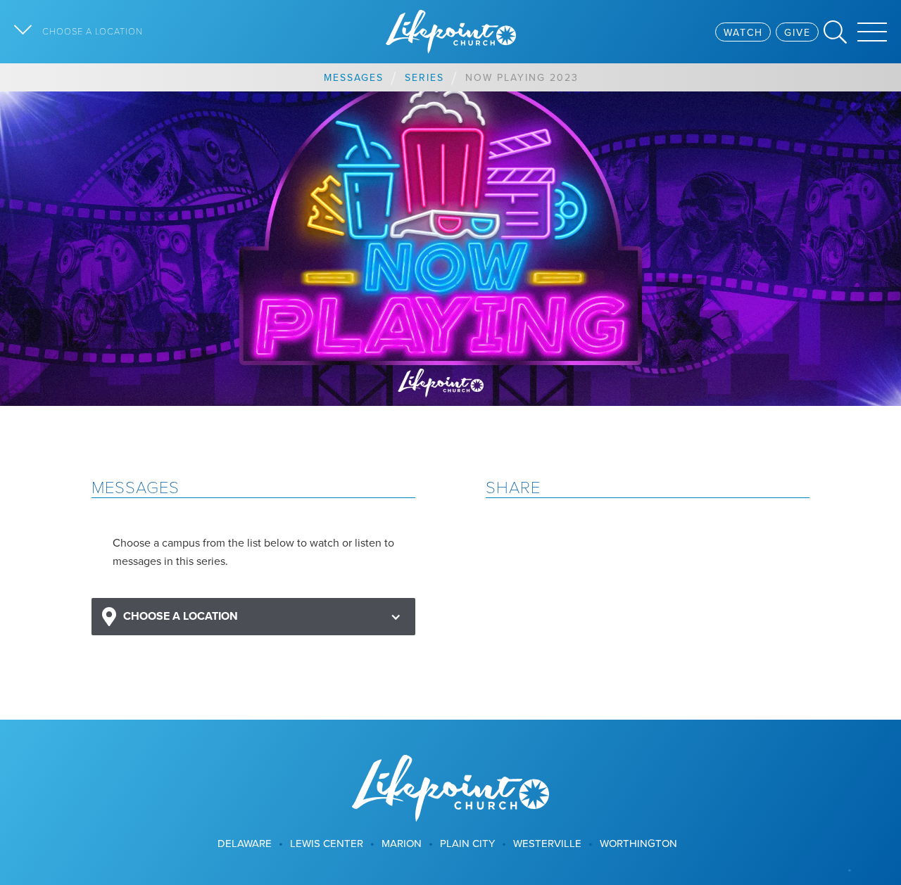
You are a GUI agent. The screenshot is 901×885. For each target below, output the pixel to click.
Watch (743, 32)
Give (797, 32)
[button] (253, 616)
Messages (354, 77)
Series (424, 77)
